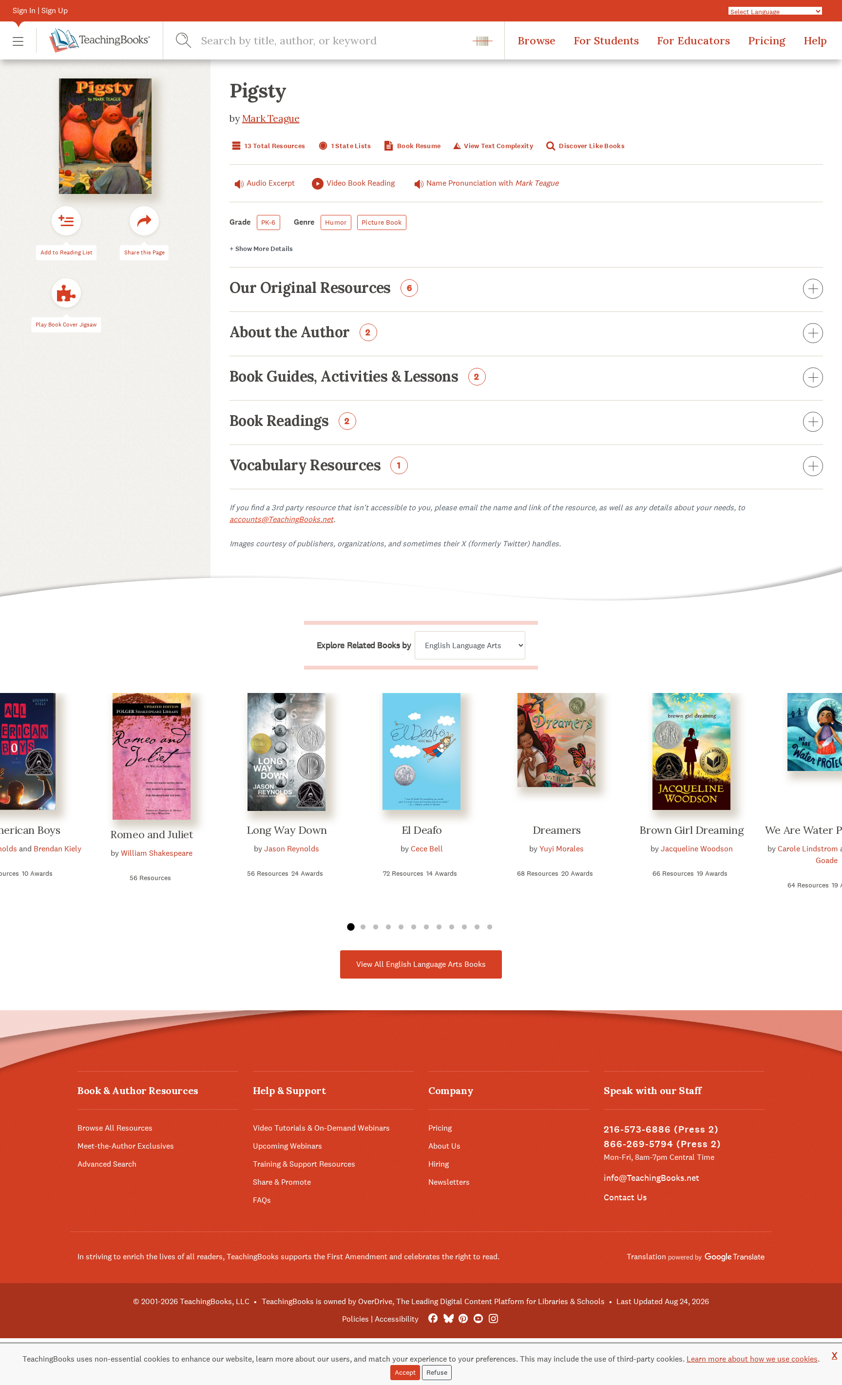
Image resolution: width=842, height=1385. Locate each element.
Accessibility (397, 1319)
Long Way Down (287, 830)
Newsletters (449, 1182)
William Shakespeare (156, 853)
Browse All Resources (115, 1128)
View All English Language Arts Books (421, 964)
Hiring (438, 1164)
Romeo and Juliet (151, 834)
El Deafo (422, 830)
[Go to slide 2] (363, 927)
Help (815, 40)
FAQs (262, 1200)
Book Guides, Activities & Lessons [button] (354, 377)
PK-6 (268, 222)
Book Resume (418, 146)
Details (261, 248)
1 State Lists (350, 146)
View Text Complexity (497, 146)
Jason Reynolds (291, 849)
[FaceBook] (433, 1319)
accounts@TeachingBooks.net (281, 519)
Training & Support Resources (304, 1164)
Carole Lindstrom (808, 849)
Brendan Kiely (57, 849)
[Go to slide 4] (388, 927)
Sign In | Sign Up (40, 10)
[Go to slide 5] (401, 927)
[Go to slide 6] (414, 927)
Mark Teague (271, 118)
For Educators (693, 40)
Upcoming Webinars (287, 1146)
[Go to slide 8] (439, 927)
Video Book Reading (360, 183)
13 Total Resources (274, 146)
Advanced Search (106, 1164)
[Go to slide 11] (477, 927)
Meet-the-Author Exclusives (125, 1146)
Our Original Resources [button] (321, 288)
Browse (536, 40)
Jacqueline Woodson (697, 849)
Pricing (766, 40)
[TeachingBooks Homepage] (93, 40)
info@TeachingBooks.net (651, 1177)
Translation (647, 1256)
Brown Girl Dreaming (691, 830)
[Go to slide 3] (376, 927)
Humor (335, 222)
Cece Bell (427, 849)
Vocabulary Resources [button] (315, 466)
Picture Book (382, 222)
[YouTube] (478, 1319)
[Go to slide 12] (490, 927)
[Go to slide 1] (350, 927)
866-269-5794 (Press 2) (662, 1144)
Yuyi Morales (561, 849)
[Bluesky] (448, 1319)
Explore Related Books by (364, 645)
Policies (355, 1319)
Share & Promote (282, 1182)
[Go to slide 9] (452, 927)
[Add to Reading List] (66, 221)
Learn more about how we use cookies (752, 1359)
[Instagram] (493, 1319)
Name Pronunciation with (492, 183)
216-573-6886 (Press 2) (661, 1129)
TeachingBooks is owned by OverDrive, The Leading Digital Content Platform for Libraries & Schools (433, 1301)
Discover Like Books (591, 146)
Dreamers (557, 830)
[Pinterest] (463, 1319)
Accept (405, 1372)
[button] (18, 40)
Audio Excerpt (271, 183)
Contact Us (625, 1197)
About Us (444, 1146)
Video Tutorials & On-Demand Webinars (321, 1128)
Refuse (436, 1372)
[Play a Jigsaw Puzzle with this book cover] (66, 293)
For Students (606, 40)
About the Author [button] (300, 333)
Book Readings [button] (290, 421)
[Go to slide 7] (426, 927)
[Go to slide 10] (464, 927)
